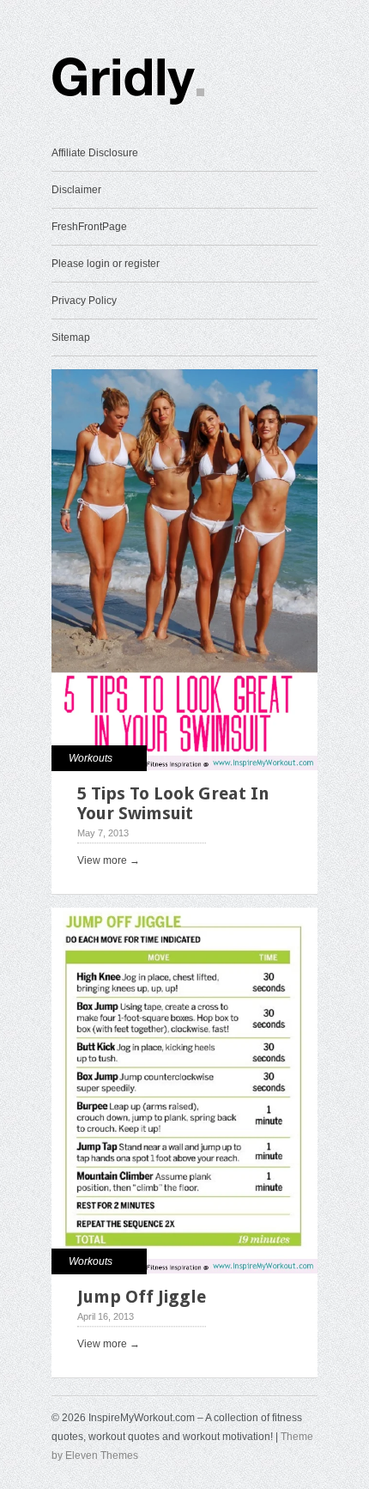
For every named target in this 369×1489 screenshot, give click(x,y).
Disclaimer (76, 190)
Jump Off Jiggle (141, 1296)
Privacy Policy (84, 301)
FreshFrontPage (89, 227)
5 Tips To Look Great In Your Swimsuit (173, 803)
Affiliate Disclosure (94, 153)
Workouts (90, 758)
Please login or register (105, 264)
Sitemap (70, 337)
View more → (108, 860)
